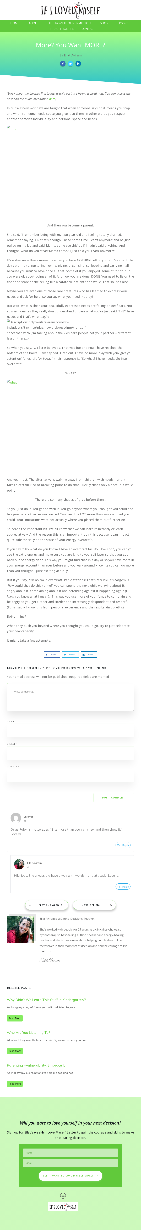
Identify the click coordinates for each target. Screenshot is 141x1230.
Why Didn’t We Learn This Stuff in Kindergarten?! (46, 999)
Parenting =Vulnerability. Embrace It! (36, 1065)
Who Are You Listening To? (28, 1032)
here (52, 99)
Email (12, 743)
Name (12, 721)
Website (13, 766)
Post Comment (113, 797)
